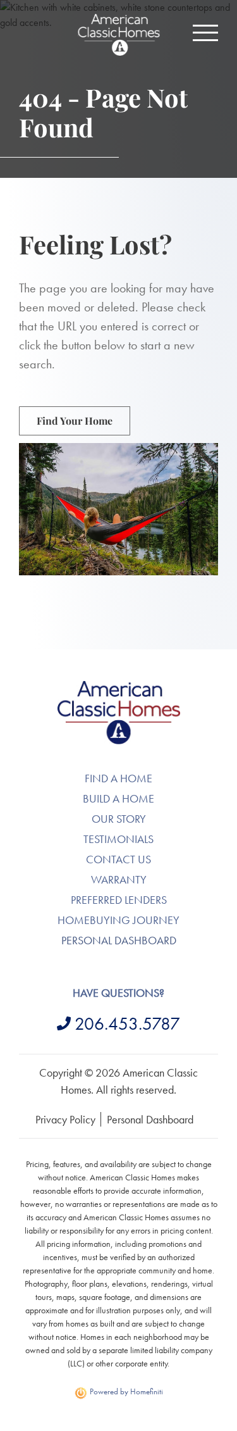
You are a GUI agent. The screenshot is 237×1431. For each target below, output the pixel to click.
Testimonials (118, 839)
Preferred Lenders (119, 899)
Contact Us (118, 859)
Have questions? (118, 992)
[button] (205, 33)
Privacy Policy (65, 1119)
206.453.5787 (127, 1024)
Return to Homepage (119, 35)
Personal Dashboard (118, 940)
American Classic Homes (118, 688)
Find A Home (118, 778)
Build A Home (118, 798)
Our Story (119, 818)
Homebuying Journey (118, 920)
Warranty (119, 879)
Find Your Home (74, 420)
